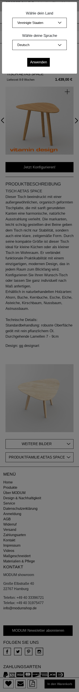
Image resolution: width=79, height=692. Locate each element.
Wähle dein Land (39, 13)
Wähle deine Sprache (39, 36)
